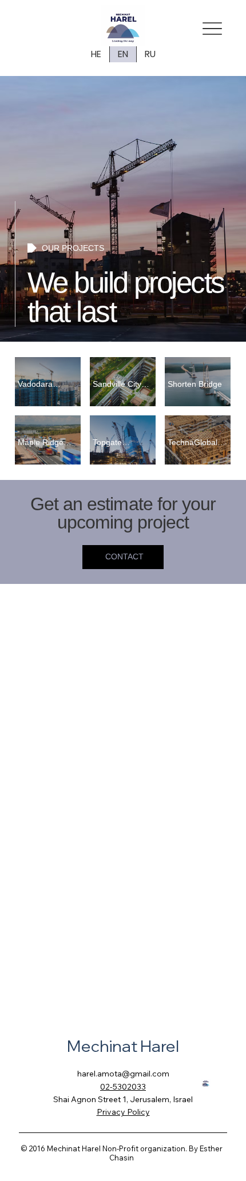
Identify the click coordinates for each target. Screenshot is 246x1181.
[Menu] (212, 28)
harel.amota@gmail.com (123, 1073)
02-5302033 (123, 1087)
